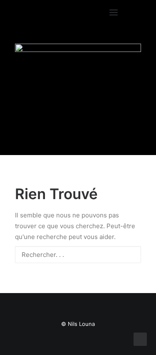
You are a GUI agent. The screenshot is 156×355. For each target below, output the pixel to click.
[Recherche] (78, 254)
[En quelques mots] (78, 84)
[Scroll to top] (140, 339)
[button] (125, 12)
